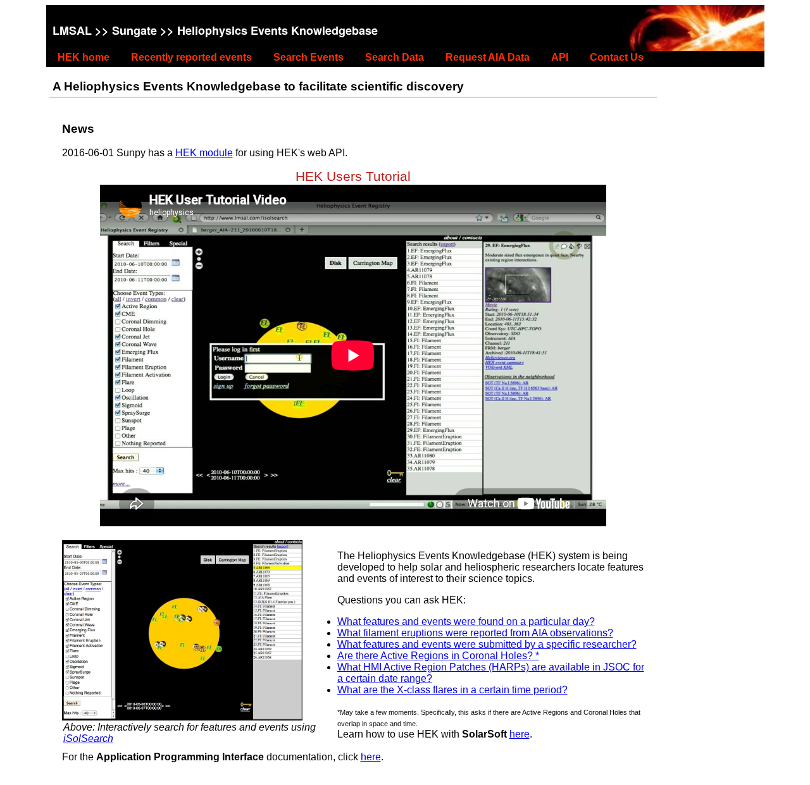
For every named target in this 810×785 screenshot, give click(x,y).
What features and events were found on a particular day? (466, 621)
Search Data (394, 57)
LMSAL (72, 30)
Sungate (134, 30)
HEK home (83, 57)
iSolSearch (88, 738)
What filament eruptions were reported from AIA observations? (475, 632)
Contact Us (617, 57)
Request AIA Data (488, 57)
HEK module (204, 152)
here (519, 734)
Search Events (308, 57)
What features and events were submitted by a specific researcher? (487, 644)
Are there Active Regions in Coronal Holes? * (438, 655)
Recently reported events (191, 57)
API (559, 57)
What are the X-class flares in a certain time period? (452, 689)
